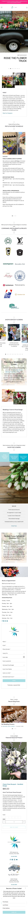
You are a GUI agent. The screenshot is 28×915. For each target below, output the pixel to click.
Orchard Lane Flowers (9, 726)
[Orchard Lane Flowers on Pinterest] (3, 621)
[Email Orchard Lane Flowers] (7, 621)
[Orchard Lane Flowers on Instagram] (5, 621)
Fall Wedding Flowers (7, 724)
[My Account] (1, 7)
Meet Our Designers (7, 113)
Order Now (14, 526)
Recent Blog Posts (14, 701)
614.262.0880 (14, 856)
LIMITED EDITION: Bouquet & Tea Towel (14, 332)
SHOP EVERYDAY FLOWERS (14, 319)
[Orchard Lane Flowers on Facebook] (2, 621)
